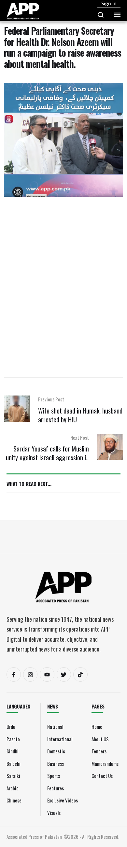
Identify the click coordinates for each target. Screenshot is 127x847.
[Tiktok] (80, 674)
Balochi (14, 763)
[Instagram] (30, 674)
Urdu (11, 726)
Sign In (109, 4)
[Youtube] (47, 674)
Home (97, 726)
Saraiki (13, 775)
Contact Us (102, 775)
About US (100, 739)
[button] (101, 14)
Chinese (14, 800)
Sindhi (13, 751)
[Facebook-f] (14, 674)
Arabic (13, 788)
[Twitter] (64, 674)
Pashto (13, 739)
